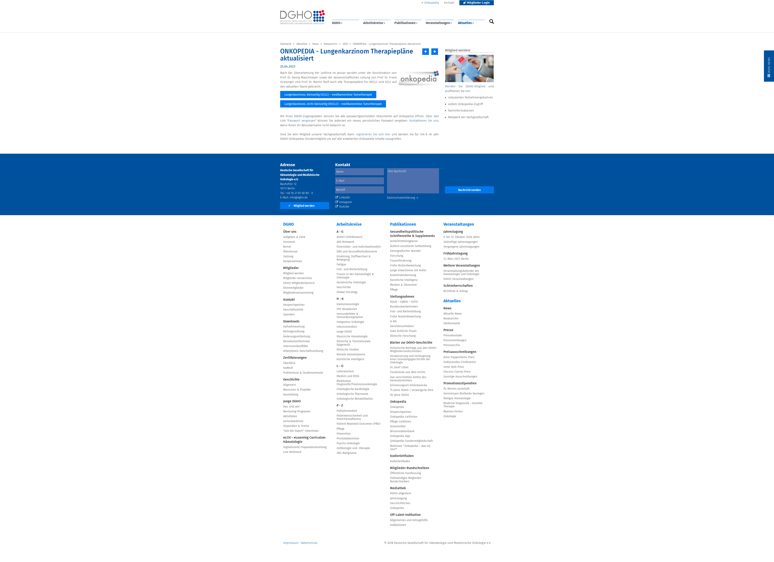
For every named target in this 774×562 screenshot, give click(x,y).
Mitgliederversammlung (298, 292)
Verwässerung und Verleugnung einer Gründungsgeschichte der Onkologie (410, 359)
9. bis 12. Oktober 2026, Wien (461, 237)
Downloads (291, 321)
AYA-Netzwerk (345, 242)
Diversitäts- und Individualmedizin (359, 246)
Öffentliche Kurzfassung (405, 473)
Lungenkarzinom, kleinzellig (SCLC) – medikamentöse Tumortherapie (328, 94)
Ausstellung (290, 394)
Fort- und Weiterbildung (352, 269)
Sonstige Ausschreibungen (460, 376)
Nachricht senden (469, 190)
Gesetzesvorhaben (402, 326)
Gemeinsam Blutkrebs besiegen (463, 393)
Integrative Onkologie (350, 322)
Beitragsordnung (293, 331)
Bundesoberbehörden (404, 306)
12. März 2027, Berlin (456, 259)
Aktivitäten (290, 416)
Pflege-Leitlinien (400, 421)
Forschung (396, 255)
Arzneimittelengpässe (404, 241)
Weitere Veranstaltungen (461, 265)
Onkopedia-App (400, 436)
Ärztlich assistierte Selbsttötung (410, 246)
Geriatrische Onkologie (351, 282)
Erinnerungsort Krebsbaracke (408, 385)
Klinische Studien (348, 349)
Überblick (289, 363)
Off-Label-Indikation (405, 514)
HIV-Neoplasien (347, 309)
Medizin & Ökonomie (403, 285)
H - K (340, 298)
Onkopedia (431, 2)
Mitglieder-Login (478, 2)
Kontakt (449, 2)
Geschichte (291, 379)
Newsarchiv (450, 318)
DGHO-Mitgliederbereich (299, 283)
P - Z (340, 405)
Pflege (340, 428)
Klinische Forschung (403, 336)
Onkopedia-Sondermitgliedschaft (411, 441)
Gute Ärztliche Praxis (403, 331)
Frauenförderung (400, 260)
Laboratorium (345, 371)
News (447, 308)
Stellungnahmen (402, 296)
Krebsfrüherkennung (403, 275)
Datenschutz (309, 542)
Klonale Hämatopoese (351, 354)
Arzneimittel (398, 426)
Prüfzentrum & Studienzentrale (303, 372)
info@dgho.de (299, 197)
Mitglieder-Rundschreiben (409, 468)
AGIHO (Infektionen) (349, 237)
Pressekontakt (452, 335)
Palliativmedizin (347, 411)
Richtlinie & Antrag (455, 291)
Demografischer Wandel (405, 251)
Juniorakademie (293, 421)
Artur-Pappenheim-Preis (459, 357)
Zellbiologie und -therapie (353, 448)
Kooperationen (292, 261)
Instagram (345, 202)
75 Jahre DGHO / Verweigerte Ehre (411, 390)
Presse (448, 330)
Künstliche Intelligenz (350, 359)
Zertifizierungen (295, 357)
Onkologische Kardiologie (353, 389)
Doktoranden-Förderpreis (459, 362)
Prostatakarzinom (348, 438)
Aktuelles (465, 23)
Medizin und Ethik (348, 376)
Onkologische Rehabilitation (355, 398)
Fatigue (341, 264)
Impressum (291, 542)
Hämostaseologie (348, 304)
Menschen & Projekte (297, 389)
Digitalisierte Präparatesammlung (305, 447)
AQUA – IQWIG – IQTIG (404, 301)
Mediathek (398, 488)
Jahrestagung (398, 498)
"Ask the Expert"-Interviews (300, 431)
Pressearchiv (451, 345)
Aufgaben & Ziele (294, 237)
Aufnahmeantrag (294, 326)
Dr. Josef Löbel (399, 367)
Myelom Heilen (453, 411)
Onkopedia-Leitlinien (403, 416)
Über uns (289, 231)
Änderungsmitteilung (296, 336)
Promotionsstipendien (459, 383)
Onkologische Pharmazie (352, 394)
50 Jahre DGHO (399, 395)
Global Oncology (347, 292)
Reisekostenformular (296, 341)
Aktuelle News (452, 313)
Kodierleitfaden (402, 456)
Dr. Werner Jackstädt (456, 388)
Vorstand (289, 242)
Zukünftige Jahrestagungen (460, 242)
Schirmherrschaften (458, 285)
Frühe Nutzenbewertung (405, 265)
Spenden (288, 314)
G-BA (393, 321)
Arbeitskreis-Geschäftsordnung (303, 351)
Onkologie (449, 416)
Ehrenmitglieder (293, 288)
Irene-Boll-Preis (453, 367)
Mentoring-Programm (296, 411)
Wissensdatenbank (402, 431)
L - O (340, 366)
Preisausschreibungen (459, 351)
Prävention (344, 433)
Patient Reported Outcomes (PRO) (358, 423)
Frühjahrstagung (455, 253)
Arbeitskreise (373, 23)
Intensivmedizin (347, 326)
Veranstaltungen (438, 23)
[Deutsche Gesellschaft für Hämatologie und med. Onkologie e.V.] (302, 17)
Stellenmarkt (451, 323)
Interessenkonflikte (295, 346)
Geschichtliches (400, 503)
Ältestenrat (290, 251)
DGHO (336, 23)
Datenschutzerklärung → (402, 197)
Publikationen (404, 23)
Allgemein (289, 385)
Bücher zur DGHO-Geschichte (411, 342)
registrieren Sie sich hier (373, 134)
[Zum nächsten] (434, 51)
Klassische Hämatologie (352, 336)
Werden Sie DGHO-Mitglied (465, 86)
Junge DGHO (292, 401)
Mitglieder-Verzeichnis (297, 278)
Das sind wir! (291, 406)
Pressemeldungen (454, 340)
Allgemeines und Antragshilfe (409, 520)
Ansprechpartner (294, 304)
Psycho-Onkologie (348, 443)
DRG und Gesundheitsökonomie (357, 251)
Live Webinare (292, 452)
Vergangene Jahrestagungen (461, 246)
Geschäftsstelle (293, 309)
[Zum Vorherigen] (425, 51)
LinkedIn (344, 197)
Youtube (344, 206)
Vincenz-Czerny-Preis (457, 371)
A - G (340, 231)
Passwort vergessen (301, 120)
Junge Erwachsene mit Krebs (408, 270)
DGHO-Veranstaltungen (458, 279)
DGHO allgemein (400, 493)
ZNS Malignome (347, 453)
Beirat (287, 246)
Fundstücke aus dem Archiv (407, 372)
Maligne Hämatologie (457, 398)
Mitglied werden (301, 205)
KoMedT (288, 368)
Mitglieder (291, 268)
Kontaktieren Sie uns (423, 120)
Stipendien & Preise (296, 426)
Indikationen (398, 525)
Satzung (288, 256)
